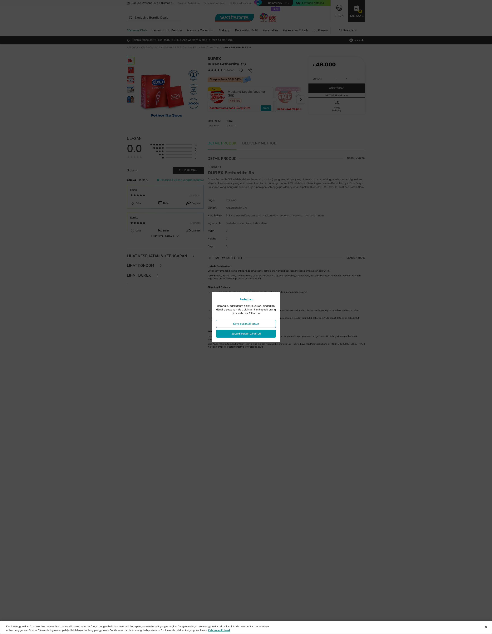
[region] (246, 627)
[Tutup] (486, 627)
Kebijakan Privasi (219, 630)
